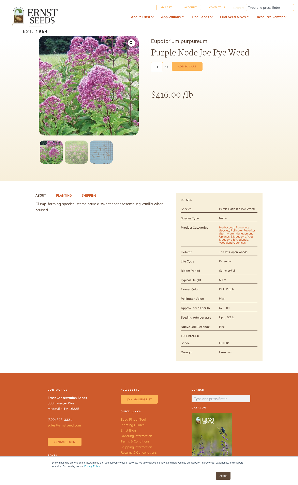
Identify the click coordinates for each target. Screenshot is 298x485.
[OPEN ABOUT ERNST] (152, 17)
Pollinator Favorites (243, 230)
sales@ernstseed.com (64, 425)
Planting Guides (133, 425)
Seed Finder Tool (133, 419)
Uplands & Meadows (232, 236)
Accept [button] (223, 475)
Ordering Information (136, 436)
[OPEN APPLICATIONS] (183, 17)
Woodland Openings (232, 242)
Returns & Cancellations (139, 452)
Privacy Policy (92, 466)
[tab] (40, 195)
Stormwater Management (236, 233)
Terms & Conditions (135, 441)
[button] (131, 43)
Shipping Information (136, 447)
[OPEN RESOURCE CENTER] (285, 17)
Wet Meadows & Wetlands (236, 238)
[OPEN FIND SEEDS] (211, 17)
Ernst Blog (128, 430)
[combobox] (270, 7)
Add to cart (187, 66)
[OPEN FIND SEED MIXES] (248, 17)
